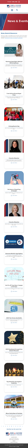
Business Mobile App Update (14, 253)
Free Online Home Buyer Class (14, 94)
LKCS (18, 446)
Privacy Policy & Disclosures (14, 439)
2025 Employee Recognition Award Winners (14, 350)
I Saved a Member (14, 158)
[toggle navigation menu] (12, 10)
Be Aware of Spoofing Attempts (14, 190)
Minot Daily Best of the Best (14, 413)
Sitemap (14, 440)
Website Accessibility (14, 442)
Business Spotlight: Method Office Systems (14, 62)
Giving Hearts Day (14, 126)
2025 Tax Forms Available (14, 318)
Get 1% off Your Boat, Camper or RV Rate (14, 286)
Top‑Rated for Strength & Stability (14, 382)
